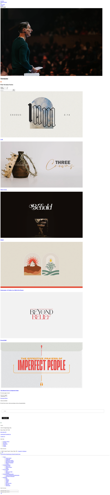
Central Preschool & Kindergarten (12, 475)
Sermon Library (4, 2)
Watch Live (8, 466)
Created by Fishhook (22, 451)
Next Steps (3, 4)
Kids (7, 478)
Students (7, 479)
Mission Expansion (9, 462)
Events (16, 454)
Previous (2, 398)
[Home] (1, 3)
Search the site (3, 490)
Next (7, 398)
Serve (7, 470)
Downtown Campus (10, 461)
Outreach (7, 472)
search (1, 7)
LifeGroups (8, 485)
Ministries (5, 477)
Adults (7, 482)
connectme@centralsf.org (6, 434)
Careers (4, 446)
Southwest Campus (9, 460)
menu (5, 7)
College (7, 480)
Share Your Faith (9, 471)
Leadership (8, 459)
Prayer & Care (8, 483)
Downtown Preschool (10, 476)
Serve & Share (6, 469)
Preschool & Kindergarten (8, 474)
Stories (7, 468)
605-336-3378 (3, 432)
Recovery (7, 484)
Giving (2, 5)
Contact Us (3, 436)
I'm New (2, 1)
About (4, 456)
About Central (8, 458)
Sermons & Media (6, 464)
